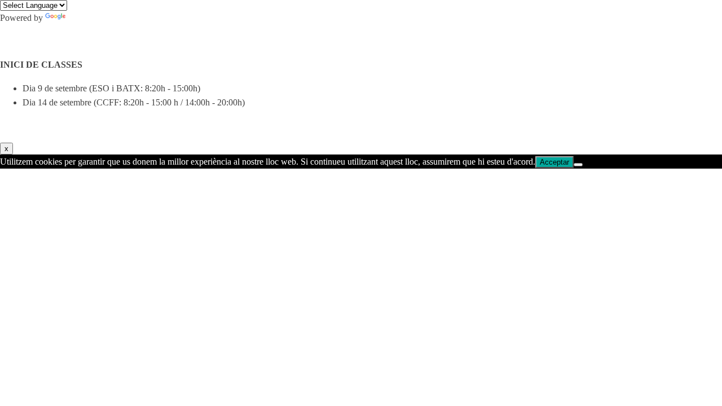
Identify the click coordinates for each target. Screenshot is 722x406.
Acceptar (554, 162)
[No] (578, 164)
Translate (84, 18)
